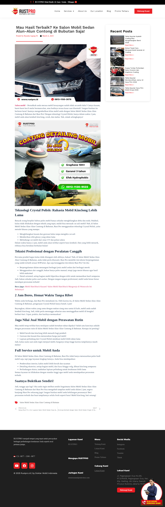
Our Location (96, 11)
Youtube (120, 453)
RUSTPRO (72, 444)
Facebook (121, 449)
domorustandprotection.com (79, 478)
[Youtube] (17, 466)
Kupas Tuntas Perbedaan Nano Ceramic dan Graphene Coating (134, 70)
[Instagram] (32, 466)
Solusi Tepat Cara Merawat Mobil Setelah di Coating (134, 50)
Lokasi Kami (99, 448)
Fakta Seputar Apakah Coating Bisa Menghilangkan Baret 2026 (133, 39)
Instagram (121, 444)
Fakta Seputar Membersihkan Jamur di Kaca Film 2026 (134, 80)
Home (57, 11)
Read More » (129, 45)
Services (68, 11)
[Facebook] (24, 466)
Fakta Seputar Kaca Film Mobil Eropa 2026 (134, 89)
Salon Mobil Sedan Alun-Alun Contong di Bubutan (39, 402)
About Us (82, 11)
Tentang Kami (100, 444)
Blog (109, 11)
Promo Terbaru (122, 11)
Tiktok (119, 457)
